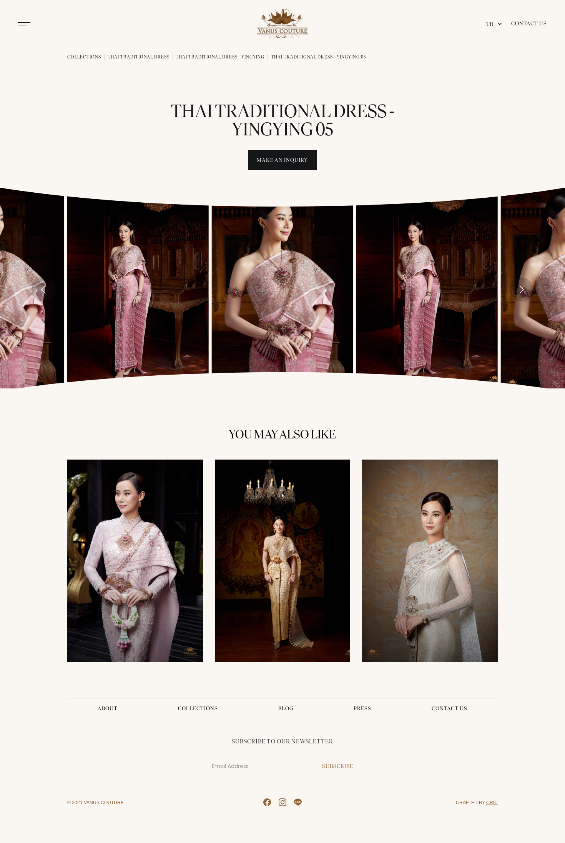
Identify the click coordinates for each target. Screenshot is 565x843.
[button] (495, 24)
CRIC (492, 802)
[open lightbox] (138, 288)
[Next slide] (521, 290)
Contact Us (529, 23)
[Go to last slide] (43, 290)
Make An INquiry (282, 160)
